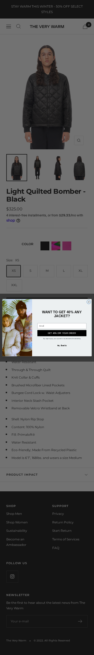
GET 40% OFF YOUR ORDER (62, 333)
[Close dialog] (89, 302)
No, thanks (62, 345)
